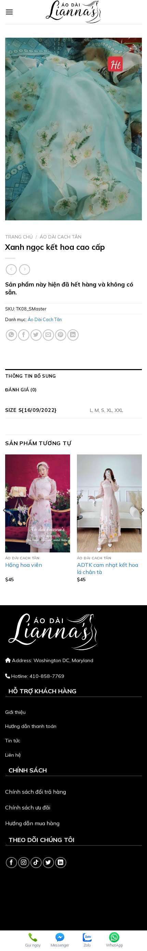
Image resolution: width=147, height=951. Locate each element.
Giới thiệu (15, 712)
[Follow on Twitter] (48, 862)
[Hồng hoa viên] (37, 503)
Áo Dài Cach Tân (60, 237)
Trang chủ (19, 237)
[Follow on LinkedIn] (60, 862)
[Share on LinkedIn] (73, 335)
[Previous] (4, 524)
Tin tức (12, 740)
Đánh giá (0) (21, 389)
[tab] (73, 376)
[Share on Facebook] (23, 335)
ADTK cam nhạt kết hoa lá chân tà (107, 568)
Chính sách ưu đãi (27, 807)
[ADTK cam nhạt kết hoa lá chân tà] (109, 503)
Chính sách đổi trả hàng (35, 791)
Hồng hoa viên (23, 564)
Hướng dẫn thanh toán (30, 726)
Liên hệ (13, 755)
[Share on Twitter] (36, 335)
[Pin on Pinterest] (60, 335)
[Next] (142, 524)
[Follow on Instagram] (23, 862)
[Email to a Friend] (48, 335)
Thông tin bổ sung (30, 376)
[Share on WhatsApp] (11, 335)
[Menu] (9, 11)
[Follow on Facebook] (11, 862)
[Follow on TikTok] (36, 862)
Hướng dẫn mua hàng (32, 823)
